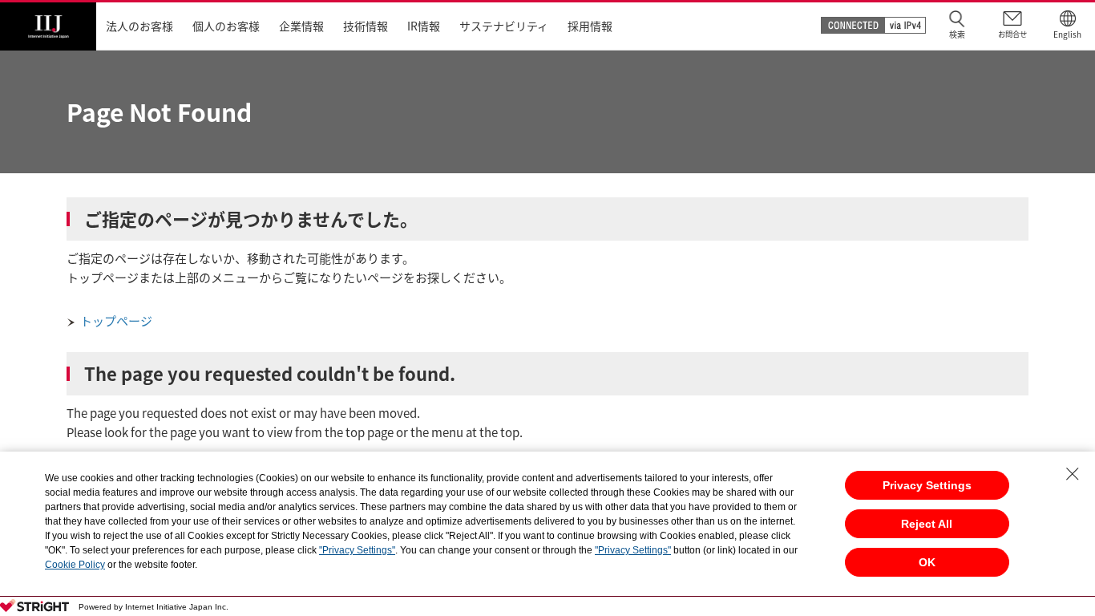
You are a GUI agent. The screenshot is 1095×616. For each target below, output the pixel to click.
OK (927, 562)
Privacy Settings (927, 485)
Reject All (926, 523)
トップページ (116, 321)
